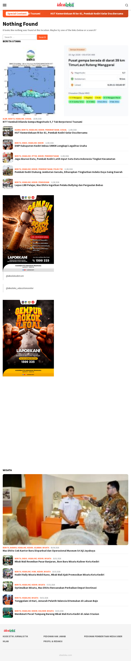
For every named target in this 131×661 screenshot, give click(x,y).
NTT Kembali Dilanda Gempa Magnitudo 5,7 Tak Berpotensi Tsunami (42, 121)
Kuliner (42, 611)
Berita (11, 119)
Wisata (45, 547)
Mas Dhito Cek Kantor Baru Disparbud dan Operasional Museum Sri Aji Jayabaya (49, 550)
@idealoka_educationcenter (20, 288)
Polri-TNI (58, 169)
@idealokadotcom (15, 275)
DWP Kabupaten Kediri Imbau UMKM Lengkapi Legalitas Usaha (51, 145)
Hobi (34, 571)
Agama (18, 130)
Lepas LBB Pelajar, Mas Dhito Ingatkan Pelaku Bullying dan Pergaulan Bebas (59, 185)
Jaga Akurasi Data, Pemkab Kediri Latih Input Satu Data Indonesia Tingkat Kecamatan (65, 158)
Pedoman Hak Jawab (54, 636)
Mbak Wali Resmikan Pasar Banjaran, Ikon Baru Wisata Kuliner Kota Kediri (57, 561)
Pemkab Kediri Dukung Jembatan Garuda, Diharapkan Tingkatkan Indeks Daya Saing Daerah (68, 172)
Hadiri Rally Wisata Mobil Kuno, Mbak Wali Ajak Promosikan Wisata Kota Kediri (59, 574)
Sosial (28, 119)
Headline (20, 119)
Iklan (6, 641)
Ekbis (24, 143)
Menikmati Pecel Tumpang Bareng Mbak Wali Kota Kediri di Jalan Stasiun (57, 614)
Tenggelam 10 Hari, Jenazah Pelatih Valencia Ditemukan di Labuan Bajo (56, 600)
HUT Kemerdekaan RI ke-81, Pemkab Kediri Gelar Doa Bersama (71, 13)
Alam (5, 119)
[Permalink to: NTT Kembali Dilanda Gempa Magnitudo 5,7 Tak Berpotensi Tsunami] (65, 80)
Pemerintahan (52, 130)
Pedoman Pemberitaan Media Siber (103, 636)
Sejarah (38, 547)
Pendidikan (43, 182)
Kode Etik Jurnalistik (15, 636)
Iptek (34, 156)
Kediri (41, 130)
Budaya (13, 547)
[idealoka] (65, 4)
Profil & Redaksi (52, 641)
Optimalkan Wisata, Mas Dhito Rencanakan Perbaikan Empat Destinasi (56, 587)
